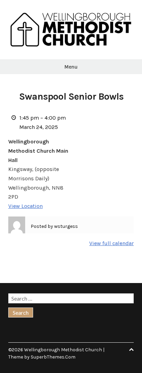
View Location (25, 206)
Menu (71, 67)
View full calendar (111, 243)
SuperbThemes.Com (53, 357)
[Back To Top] (131, 349)
